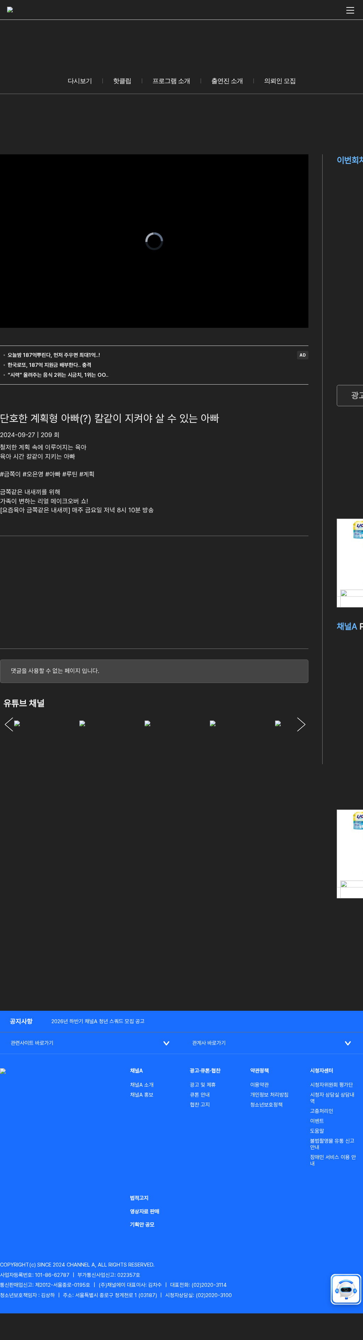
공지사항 (21, 1021)
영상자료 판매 (144, 1211)
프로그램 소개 (171, 81)
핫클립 (122, 81)
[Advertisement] (255, 591)
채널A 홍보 (141, 1095)
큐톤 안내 (200, 1095)
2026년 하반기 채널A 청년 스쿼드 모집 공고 (98, 1021)
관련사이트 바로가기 (32, 1043)
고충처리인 (321, 1111)
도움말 (317, 1131)
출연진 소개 (227, 81)
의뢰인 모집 (280, 81)
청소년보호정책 (266, 1105)
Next (301, 724)
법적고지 (139, 1198)
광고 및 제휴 (203, 1085)
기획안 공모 (142, 1225)
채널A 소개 (141, 1085)
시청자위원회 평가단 (331, 1085)
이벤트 (317, 1121)
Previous (9, 724)
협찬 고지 (200, 1105)
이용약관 (259, 1085)
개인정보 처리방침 (269, 1095)
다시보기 (80, 81)
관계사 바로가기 (209, 1043)
